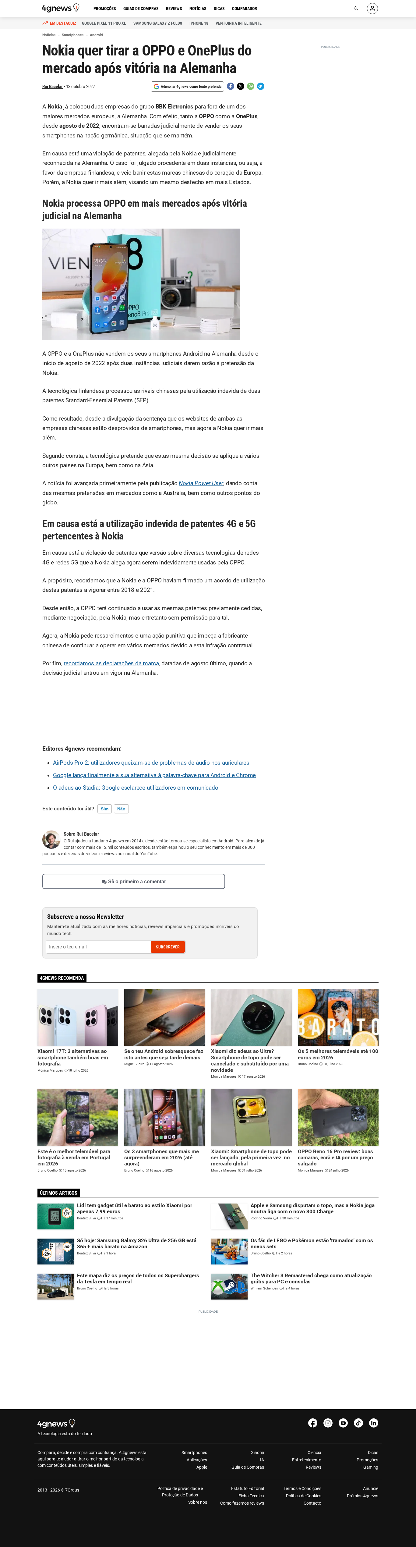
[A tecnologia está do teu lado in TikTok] (358, 1423)
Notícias (197, 8)
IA (262, 1459)
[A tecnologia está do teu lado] (61, 8)
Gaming (370, 1467)
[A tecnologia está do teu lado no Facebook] (312, 1423)
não (121, 808)
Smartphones (194, 1452)
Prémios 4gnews (362, 1495)
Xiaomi (257, 1452)
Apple (201, 1467)
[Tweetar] (240, 86)
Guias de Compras (141, 8)
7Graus (72, 1490)
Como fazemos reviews (242, 1503)
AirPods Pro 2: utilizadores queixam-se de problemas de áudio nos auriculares (151, 762)
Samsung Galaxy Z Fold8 (157, 23)
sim (104, 808)
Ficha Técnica (251, 1495)
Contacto (312, 1503)
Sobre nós (197, 1502)
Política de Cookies (303, 1495)
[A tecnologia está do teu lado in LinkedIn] (373, 1423)
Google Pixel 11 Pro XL (104, 23)
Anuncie (370, 1488)
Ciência (314, 1452)
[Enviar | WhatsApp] (250, 86)
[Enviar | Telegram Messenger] (260, 86)
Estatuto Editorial (247, 1488)
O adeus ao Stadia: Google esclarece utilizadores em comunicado (135, 787)
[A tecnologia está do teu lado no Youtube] (343, 1423)
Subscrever (168, 946)
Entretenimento (306, 1459)
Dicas (219, 8)
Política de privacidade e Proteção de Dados (180, 1491)
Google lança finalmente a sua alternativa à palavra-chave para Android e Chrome (154, 775)
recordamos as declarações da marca (111, 663)
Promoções (104, 8)
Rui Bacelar (52, 86)
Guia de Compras (247, 1467)
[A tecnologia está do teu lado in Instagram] (328, 1423)
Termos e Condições (302, 1488)
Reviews (174, 8)
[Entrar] (372, 8)
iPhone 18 (198, 23)
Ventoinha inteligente (239, 23)
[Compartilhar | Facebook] (230, 86)
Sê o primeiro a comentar (137, 881)
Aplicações (197, 1459)
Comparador (244, 8)
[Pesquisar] (356, 8)
